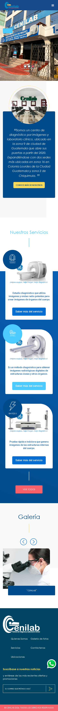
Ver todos (29, 489)
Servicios (15, 647)
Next (29, 539)
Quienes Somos (19, 638)
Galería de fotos (39, 638)
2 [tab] (29, 66)
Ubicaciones (18, 656)
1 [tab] (25, 66)
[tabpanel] (29, 40)
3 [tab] (33, 66)
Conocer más (15, 48)
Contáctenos (38, 647)
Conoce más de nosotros (29, 185)
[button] (53, 5)
